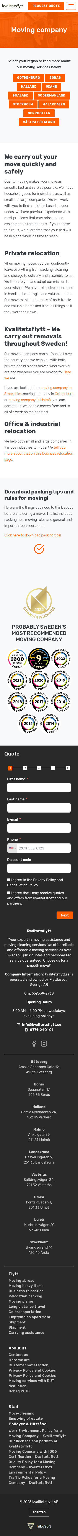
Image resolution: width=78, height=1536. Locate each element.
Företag (39, 1512)
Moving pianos (21, 1301)
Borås (55, 78)
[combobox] (12, 848)
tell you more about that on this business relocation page (38, 453)
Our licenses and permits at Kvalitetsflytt (33, 1443)
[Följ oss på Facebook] (34, 1043)
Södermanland (51, 95)
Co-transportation (25, 1312)
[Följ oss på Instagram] (44, 1043)
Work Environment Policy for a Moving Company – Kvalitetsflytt (37, 1433)
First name (16, 779)
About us (17, 1348)
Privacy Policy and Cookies (32, 1370)
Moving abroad (22, 1281)
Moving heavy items (26, 1286)
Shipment (17, 1322)
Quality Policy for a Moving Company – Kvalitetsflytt (32, 1464)
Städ (13, 1406)
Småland (21, 95)
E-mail (12, 819)
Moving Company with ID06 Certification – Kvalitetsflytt (33, 1454)
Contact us (18, 1355)
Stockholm (23, 104)
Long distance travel (27, 1307)
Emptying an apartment (30, 1317)
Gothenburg (28, 78)
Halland (28, 87)
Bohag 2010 (19, 1391)
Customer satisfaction (29, 1365)
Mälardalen (53, 104)
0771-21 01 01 (41, 1030)
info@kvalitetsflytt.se (41, 1025)
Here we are (19, 1360)
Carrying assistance (26, 1333)
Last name (15, 799)
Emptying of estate (26, 1418)
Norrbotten (39, 113)
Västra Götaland (39, 122)
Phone (12, 840)
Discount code (19, 860)
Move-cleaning (22, 1413)
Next (65, 915)
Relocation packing (25, 1296)
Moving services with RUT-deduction (32, 1383)
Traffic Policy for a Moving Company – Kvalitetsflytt (32, 1480)
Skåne (51, 87)
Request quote (46, 6)
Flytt (13, 1274)
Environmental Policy (27, 1472)
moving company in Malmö (29, 400)
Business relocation (26, 1291)
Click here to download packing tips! (32, 535)
